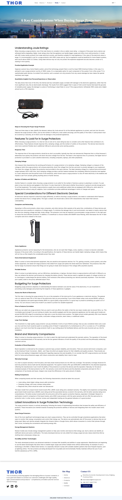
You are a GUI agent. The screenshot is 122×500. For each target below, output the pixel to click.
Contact (63, 3)
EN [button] (113, 3)
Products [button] (49, 3)
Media (66, 483)
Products (67, 480)
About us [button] (42, 3)
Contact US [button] (86, 486)
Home (36, 3)
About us (67, 478)
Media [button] (57, 3)
